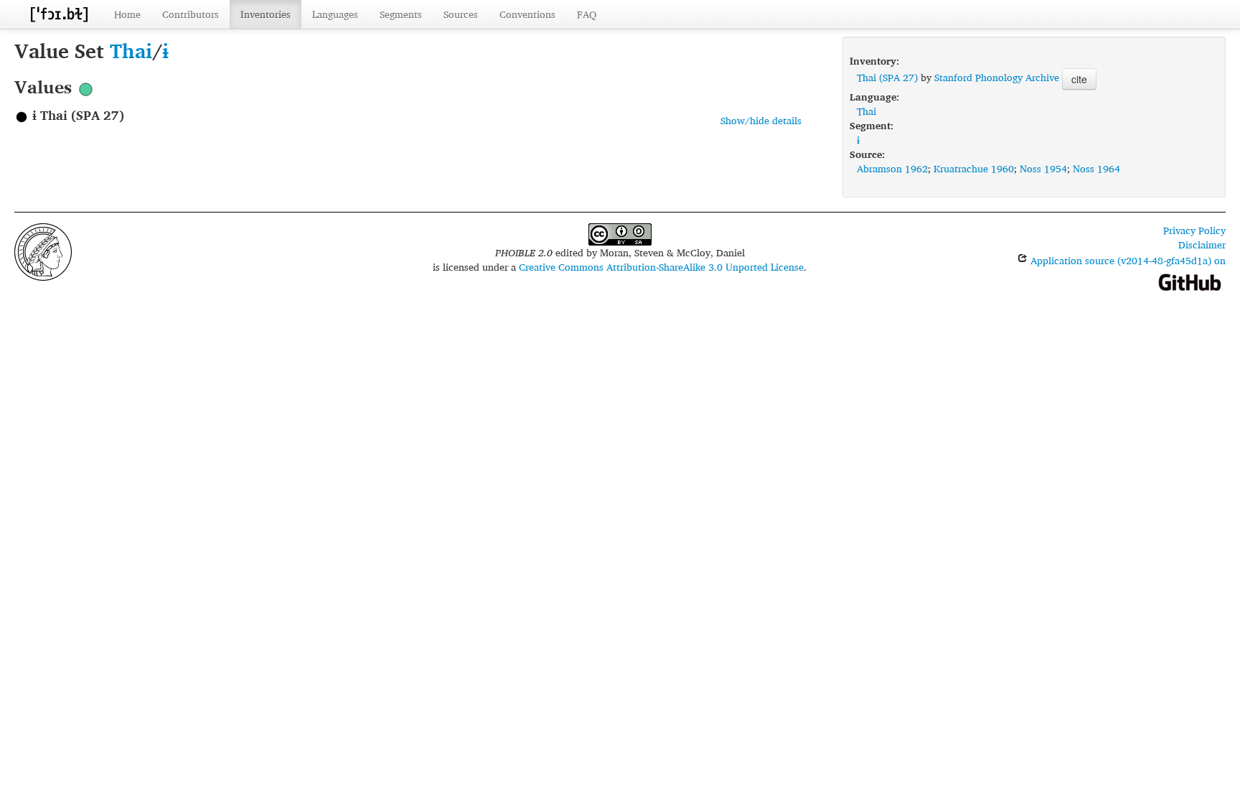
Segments (401, 14)
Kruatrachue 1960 (974, 168)
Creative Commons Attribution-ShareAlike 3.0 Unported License (661, 266)
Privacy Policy (1194, 230)
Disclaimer (1202, 244)
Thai (131, 50)
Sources (460, 14)
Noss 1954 (1043, 168)
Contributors (190, 14)
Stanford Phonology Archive (996, 77)
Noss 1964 (1096, 168)
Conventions (527, 14)
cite (1079, 79)
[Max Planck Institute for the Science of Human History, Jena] (43, 250)
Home (127, 14)
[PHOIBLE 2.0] (58, 14)
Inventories (265, 14)
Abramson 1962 (892, 168)
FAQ (586, 14)
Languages (335, 14)
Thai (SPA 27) (887, 77)
